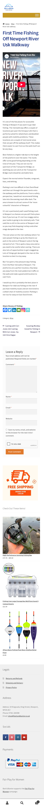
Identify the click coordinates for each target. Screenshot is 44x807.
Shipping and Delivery (14, 683)
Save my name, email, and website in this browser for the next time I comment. (21, 433)
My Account (7, 803)
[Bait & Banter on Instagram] (18, 737)
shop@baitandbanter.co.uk (19, 716)
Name (9, 396)
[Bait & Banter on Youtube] (24, 737)
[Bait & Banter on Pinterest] (12, 737)
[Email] (19, 310)
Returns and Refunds (14, 678)
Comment (10, 364)
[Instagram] (23, 310)
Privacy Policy (11, 687)
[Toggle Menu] (37, 15)
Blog (12, 24)
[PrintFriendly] (28, 310)
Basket (33, 801)
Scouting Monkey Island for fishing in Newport (32, 329)
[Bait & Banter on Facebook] (5, 737)
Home (7, 24)
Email (9, 407)
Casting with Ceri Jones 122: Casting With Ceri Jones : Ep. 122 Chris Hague (11, 330)
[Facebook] (5, 310)
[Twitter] (10, 310)
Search (22, 803)
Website (9, 418)
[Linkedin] (14, 310)
